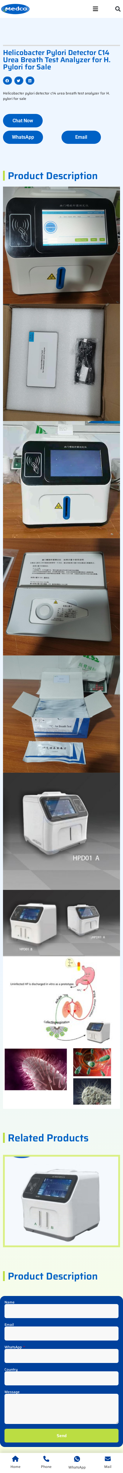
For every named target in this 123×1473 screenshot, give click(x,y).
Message (12, 1392)
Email (9, 1324)
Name (9, 1302)
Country (11, 1369)
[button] (118, 9)
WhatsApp (13, 1347)
